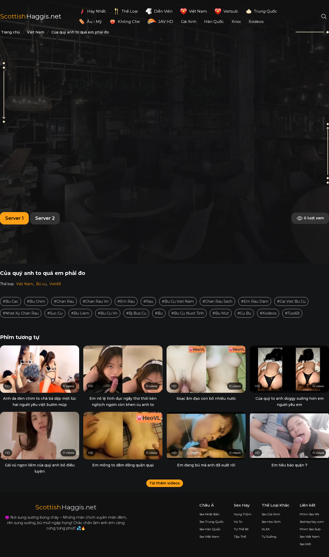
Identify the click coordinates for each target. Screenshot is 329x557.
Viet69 (55, 284)
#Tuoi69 (292, 313)
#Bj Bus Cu (136, 313)
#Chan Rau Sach (217, 301)
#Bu (159, 313)
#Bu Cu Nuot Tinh (187, 313)
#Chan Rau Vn (96, 301)
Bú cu (41, 284)
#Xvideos (268, 313)
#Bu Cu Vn (107, 313)
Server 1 (14, 218)
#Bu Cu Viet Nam (178, 301)
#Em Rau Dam (254, 301)
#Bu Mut (221, 313)
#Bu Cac (10, 301)
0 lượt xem (313, 217)
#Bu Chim (36, 301)
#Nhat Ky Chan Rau (21, 313)
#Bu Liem (80, 313)
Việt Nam (24, 284)
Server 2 (45, 218)
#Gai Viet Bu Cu (291, 301)
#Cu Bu (244, 313)
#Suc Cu (54, 313)
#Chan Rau (64, 301)
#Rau (148, 301)
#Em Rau (126, 301)
